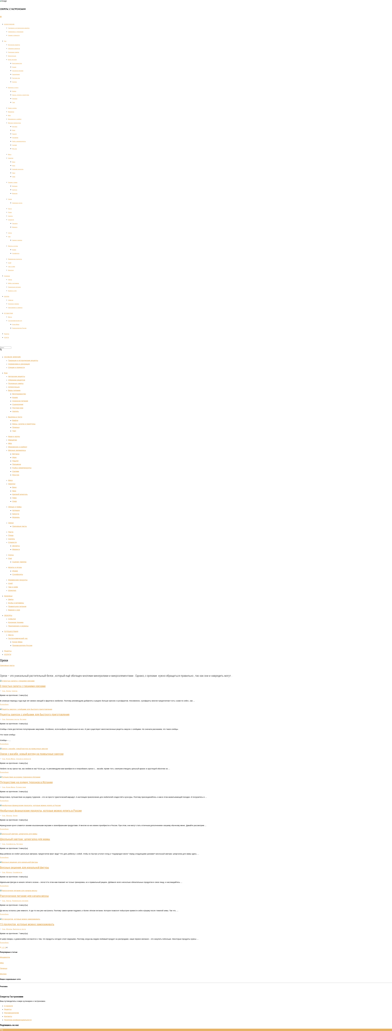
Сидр (13, 176)
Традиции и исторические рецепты (19, 28)
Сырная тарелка (17, 240)
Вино (13, 162)
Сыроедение (16, 74)
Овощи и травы (12, 182)
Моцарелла (5, 957)
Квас (13, 165)
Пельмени (15, 137)
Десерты (15, 223)
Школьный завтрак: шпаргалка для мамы (25, 839)
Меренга (14, 227)
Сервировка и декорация (15, 31)
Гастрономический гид (15, 320)
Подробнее (4, 704)
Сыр (9, 236)
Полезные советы (13, 52)
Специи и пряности (14, 35)
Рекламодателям (11, 1013)
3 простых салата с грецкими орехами (23, 686)
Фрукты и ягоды (13, 246)
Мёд (9, 115)
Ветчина (14, 126)
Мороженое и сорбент (15, 119)
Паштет (14, 134)
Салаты (10, 216)
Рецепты (6, 334)
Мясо (9, 154)
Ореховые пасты (17, 203)
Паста (10, 208)
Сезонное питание (17, 70)
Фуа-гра (14, 148)
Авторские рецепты (14, 45)
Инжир (14, 249)
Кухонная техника (13, 304)
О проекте (8, 1006)
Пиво (13, 173)
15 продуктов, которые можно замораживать (27, 924)
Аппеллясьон (12, 56)
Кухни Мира (15, 324)
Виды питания (12, 59)
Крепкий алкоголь (17, 169)
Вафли (14, 91)
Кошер (14, 67)
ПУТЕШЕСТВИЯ (8, 313)
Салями (14, 145)
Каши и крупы (12, 108)
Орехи (10, 199)
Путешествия (21, 787)
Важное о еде (12, 290)
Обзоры (9, 815)
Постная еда (16, 78)
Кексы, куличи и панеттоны (20, 95)
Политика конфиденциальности (18, 1020)
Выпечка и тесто (13, 87)
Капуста (14, 190)
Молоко (3, 974)
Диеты (10, 279)
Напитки (10, 158)
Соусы (10, 233)
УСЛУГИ (6, 337)
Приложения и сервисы (15, 307)
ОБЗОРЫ (6, 296)
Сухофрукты (15, 253)
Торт (13, 102)
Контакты (8, 1016)
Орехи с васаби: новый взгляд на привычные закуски (31, 754)
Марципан (11, 112)
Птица (10, 212)
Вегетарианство (17, 63)
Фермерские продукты (15, 259)
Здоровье (7, 276)
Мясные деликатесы (14, 123)
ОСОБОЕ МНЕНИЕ (9, 24)
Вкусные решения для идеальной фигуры (24, 867)
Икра (13, 130)
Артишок (14, 186)
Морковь (14, 193)
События (10, 300)
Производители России (19, 328)
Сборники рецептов (14, 48)
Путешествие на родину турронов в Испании (26, 782)
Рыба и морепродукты (19, 141)
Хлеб (9, 263)
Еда (5, 41)
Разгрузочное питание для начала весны (24, 896)
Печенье (14, 98)
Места (10, 317)
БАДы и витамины (13, 283)
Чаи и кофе (11, 266)
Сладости (11, 219)
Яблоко (9, 872)
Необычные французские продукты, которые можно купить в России (41, 810)
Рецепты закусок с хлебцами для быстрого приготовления (34, 714)
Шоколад (11, 270)
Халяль (14, 82)
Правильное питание (14, 287)
